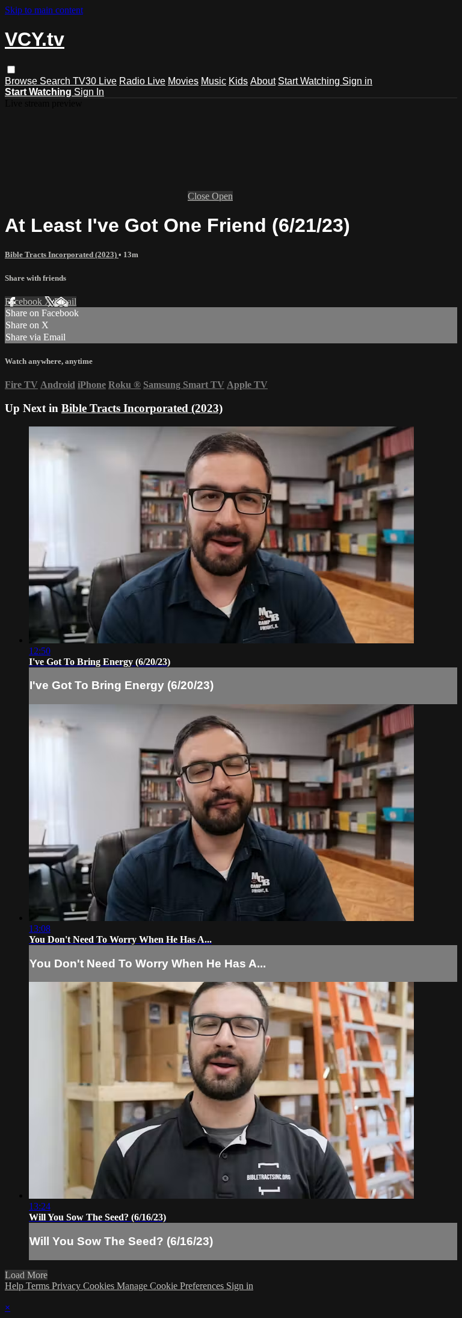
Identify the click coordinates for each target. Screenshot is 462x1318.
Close (200, 196)
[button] (11, 69)
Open (222, 196)
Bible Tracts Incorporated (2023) (62, 254)
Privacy (67, 1286)
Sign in (357, 81)
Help (15, 1286)
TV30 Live (95, 81)
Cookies (100, 1286)
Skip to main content (44, 10)
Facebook (25, 301)
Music (213, 81)
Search (56, 81)
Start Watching (310, 81)
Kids (238, 81)
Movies (183, 81)
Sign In (89, 92)
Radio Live (142, 81)
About (263, 81)
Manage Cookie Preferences (171, 1286)
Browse (22, 81)
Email (65, 301)
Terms (39, 1286)
